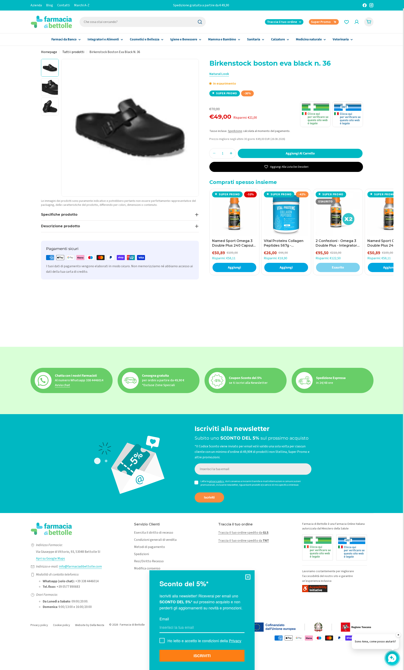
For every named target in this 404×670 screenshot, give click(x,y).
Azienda (36, 5)
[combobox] (143, 22)
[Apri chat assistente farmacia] (392, 658)
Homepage (49, 52)
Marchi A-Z (81, 5)
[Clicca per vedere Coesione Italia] (289, 627)
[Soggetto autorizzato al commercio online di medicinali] (317, 547)
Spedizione (235, 131)
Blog (49, 5)
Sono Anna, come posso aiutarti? (375, 641)
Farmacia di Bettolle (132, 625)
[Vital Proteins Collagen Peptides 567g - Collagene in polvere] (286, 213)
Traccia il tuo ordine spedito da (243, 532)
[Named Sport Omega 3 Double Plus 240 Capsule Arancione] (234, 213)
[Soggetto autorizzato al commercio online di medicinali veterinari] (351, 547)
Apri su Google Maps (50, 558)
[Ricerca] (199, 21)
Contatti (63, 5)
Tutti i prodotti (73, 52)
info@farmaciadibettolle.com (80, 566)
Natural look (219, 74)
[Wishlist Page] (346, 21)
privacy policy (216, 481)
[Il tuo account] (356, 21)
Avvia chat (62, 385)
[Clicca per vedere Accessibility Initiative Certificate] (314, 588)
